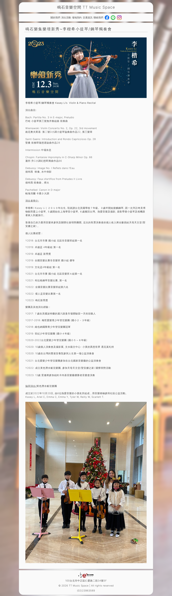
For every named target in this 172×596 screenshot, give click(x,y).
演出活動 (66, 17)
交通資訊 (87, 17)
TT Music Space (99, 7)
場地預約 (77, 17)
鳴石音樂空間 (69, 7)
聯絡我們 (98, 17)
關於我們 (55, 17)
